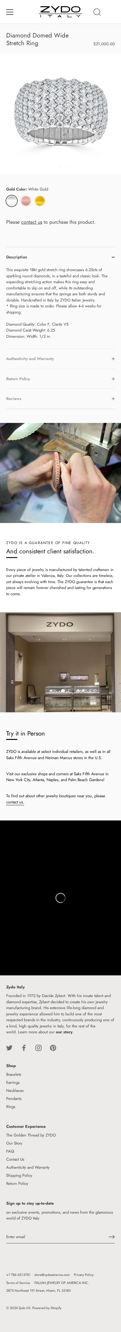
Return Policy (17, 1183)
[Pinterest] (53, 1047)
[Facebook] (24, 1047)
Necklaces (15, 1090)
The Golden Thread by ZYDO (31, 1135)
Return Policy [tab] (18, 379)
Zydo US (24, 1307)
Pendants (13, 1098)
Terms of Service (18, 1282)
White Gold (11, 201)
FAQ (10, 1151)
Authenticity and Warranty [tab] (30, 359)
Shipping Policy (19, 1175)
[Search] (97, 13)
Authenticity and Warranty (28, 1167)
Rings (10, 1107)
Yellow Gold (39, 201)
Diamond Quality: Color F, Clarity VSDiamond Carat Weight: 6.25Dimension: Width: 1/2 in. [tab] (57, 303)
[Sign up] (112, 1237)
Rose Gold (25, 201)
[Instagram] (38, 1047)
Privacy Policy (84, 1274)
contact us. (15, 802)
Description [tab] (16, 257)
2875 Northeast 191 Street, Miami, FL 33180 (38, 1290)
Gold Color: (27, 189)
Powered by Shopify (46, 1307)
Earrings (13, 1082)
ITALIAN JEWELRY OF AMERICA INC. (61, 1282)
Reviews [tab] (13, 399)
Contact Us (15, 1159)
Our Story (14, 1143)
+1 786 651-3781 (18, 1274)
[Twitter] (9, 1047)
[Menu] (10, 12)
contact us (31, 222)
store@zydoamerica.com (52, 1274)
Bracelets (13, 1074)
